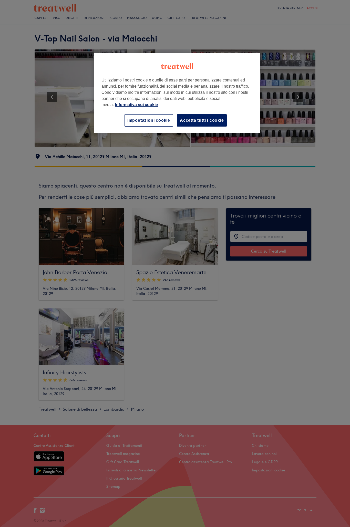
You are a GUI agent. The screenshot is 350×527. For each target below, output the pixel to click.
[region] (177, 93)
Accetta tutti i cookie (202, 120)
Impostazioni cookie (148, 120)
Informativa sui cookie (136, 104)
